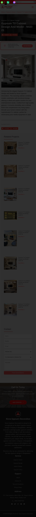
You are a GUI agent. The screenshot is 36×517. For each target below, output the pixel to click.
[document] (18, 258)
